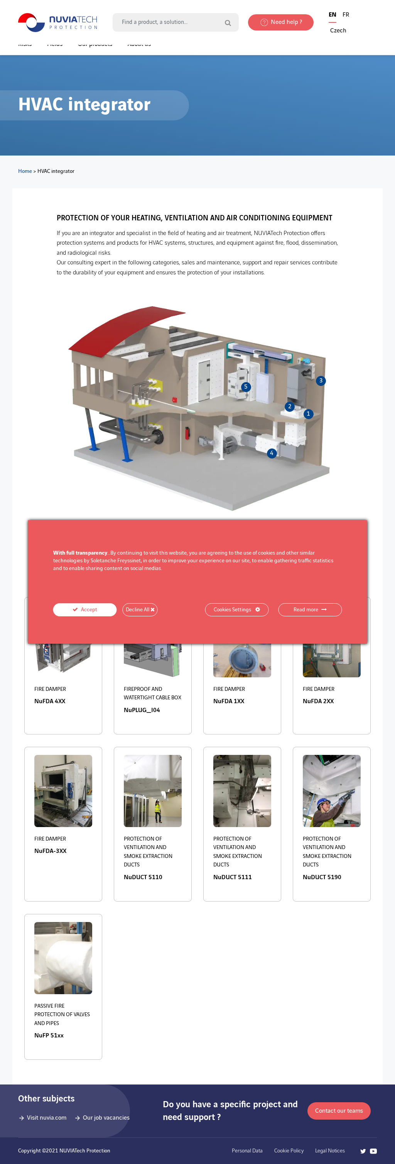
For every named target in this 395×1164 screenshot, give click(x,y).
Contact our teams (339, 1111)
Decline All (138, 609)
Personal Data (247, 1151)
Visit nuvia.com (46, 1118)
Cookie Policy (289, 1151)
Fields (54, 44)
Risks (25, 44)
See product (56, 709)
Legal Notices (330, 1151)
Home (25, 171)
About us (139, 44)
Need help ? (286, 22)
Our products (95, 44)
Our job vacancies (106, 1118)
